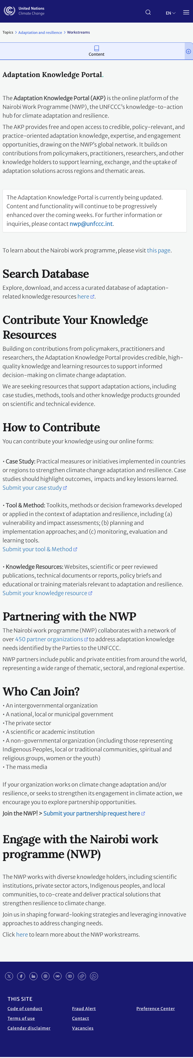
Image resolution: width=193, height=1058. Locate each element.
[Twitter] (9, 976)
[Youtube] (70, 976)
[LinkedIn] (33, 976)
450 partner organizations (49, 639)
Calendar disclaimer (29, 1028)
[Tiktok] (82, 976)
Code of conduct (25, 1008)
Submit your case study (32, 487)
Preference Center (155, 1008)
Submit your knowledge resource (45, 593)
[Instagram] (45, 976)
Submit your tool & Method (37, 549)
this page (158, 250)
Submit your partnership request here (91, 813)
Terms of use (21, 1018)
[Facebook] (21, 976)
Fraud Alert (84, 1008)
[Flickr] (58, 976)
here (83, 296)
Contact (80, 1018)
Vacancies (83, 1028)
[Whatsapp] (94, 976)
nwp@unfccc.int (91, 223)
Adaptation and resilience (40, 32)
